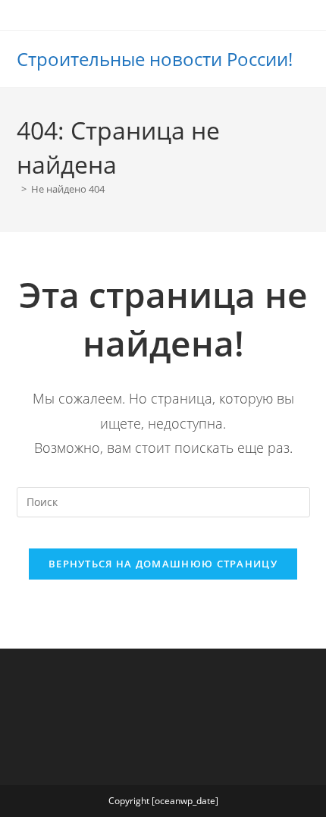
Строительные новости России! (155, 58)
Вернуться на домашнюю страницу (163, 563)
